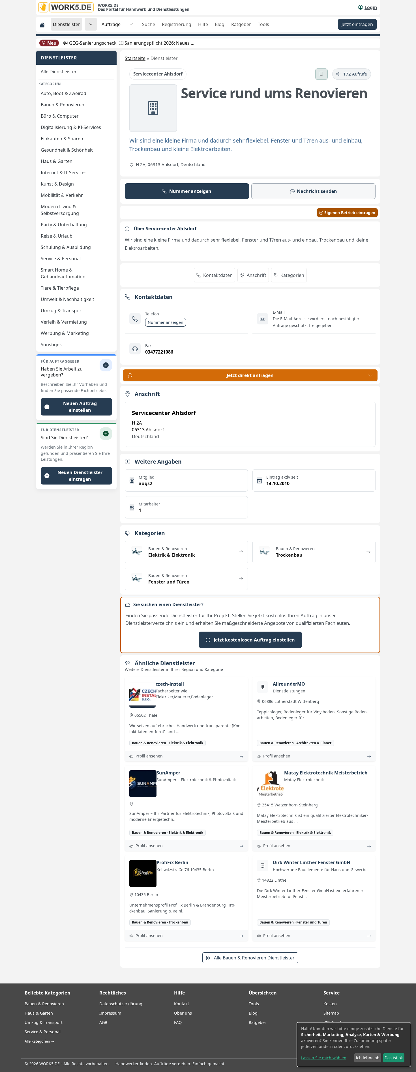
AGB (103, 1022)
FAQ (178, 1022)
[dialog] (353, 1044)
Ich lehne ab (367, 1057)
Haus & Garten (39, 1013)
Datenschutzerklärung (120, 1003)
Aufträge (111, 24)
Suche (148, 24)
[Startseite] (68, 7)
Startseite (135, 58)
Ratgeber (241, 24)
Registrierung (176, 24)
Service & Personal (43, 1031)
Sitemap (331, 1013)
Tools (263, 24)
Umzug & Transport (44, 1022)
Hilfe (203, 24)
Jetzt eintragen (357, 24)
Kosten (330, 1003)
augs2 (145, 483)
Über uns (183, 1013)
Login (370, 7)
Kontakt (181, 1003)
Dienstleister (66, 24)
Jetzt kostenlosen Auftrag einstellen (254, 640)
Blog (219, 24)
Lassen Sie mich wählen (323, 1057)
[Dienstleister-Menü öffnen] (91, 24)
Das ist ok (394, 1057)
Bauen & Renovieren (44, 1003)
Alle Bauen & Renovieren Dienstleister (254, 958)
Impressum (110, 1013)
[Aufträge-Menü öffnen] (131, 24)
